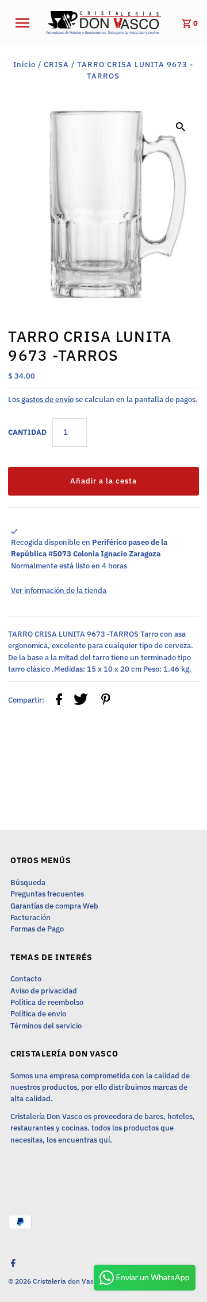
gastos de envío (47, 399)
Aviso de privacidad (43, 991)
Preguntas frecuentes (47, 894)
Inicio (24, 64)
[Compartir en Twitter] (81, 700)
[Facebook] (12, 1264)
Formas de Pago (37, 929)
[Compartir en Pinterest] (105, 700)
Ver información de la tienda (58, 590)
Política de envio (38, 1014)
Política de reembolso (46, 1002)
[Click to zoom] (180, 126)
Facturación (30, 917)
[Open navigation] (25, 23)
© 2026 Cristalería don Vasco (55, 1281)
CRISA (56, 64)
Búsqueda (27, 882)
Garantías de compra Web (54, 906)
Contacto (25, 979)
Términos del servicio (46, 1026)
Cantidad (27, 432)
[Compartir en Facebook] (59, 700)
